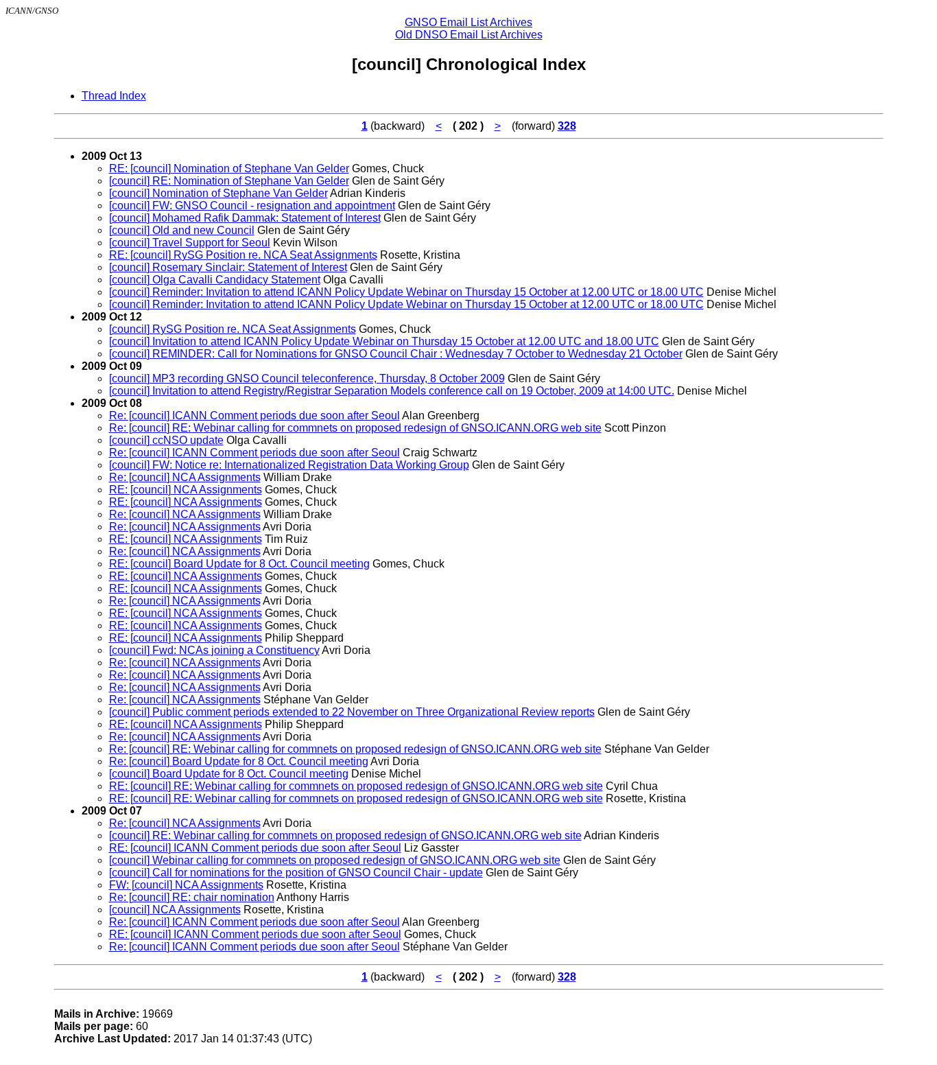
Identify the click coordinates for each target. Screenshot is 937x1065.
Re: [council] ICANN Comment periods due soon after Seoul (254, 415)
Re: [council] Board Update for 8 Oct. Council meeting (238, 761)
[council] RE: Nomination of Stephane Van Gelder (229, 181)
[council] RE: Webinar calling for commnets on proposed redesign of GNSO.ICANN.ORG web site (345, 835)
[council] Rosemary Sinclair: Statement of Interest (228, 267)
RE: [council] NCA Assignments (185, 489)
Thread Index (114, 96)
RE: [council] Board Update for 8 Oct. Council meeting (239, 564)
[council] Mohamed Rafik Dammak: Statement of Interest (245, 218)
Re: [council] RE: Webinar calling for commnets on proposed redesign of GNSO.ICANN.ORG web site (355, 428)
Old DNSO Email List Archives (469, 34)
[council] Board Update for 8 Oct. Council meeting (228, 774)
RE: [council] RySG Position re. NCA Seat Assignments (243, 255)
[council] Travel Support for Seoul (189, 242)
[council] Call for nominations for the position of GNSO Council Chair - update (296, 872)
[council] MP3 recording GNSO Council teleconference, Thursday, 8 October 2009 (307, 378)
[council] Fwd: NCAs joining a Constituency (214, 650)
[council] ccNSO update (166, 440)
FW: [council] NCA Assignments (186, 885)
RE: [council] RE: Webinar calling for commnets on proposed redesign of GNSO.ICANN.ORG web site (356, 786)
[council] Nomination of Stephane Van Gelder (218, 193)
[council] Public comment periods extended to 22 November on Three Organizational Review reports (352, 712)
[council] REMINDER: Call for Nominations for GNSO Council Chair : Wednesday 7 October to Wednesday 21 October (396, 354)
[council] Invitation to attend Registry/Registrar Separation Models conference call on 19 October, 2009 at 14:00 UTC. (391, 391)
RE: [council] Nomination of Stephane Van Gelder (229, 168)
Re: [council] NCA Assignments (185, 477)
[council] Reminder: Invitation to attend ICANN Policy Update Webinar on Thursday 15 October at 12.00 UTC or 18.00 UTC (406, 292)
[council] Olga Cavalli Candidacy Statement (214, 279)
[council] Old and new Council (181, 230)
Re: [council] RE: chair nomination (191, 897)
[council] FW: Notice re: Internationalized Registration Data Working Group (289, 465)
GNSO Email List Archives (468, 22)
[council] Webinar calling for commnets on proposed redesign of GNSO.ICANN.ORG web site (334, 860)
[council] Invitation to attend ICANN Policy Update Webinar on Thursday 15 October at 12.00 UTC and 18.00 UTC (384, 341)
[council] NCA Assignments (175, 909)
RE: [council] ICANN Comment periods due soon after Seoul (255, 848)
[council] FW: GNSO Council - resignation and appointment (252, 205)
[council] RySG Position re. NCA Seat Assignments (232, 329)
